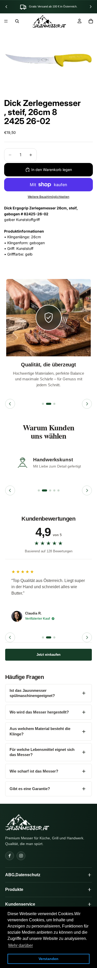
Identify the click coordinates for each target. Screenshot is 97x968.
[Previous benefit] (10, 404)
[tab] (43, 404)
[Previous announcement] (6, 7)
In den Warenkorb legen (51, 169)
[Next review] (87, 637)
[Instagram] (21, 855)
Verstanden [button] (48, 959)
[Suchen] (17, 21)
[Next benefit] (87, 404)
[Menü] (6, 21)
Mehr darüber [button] (20, 945)
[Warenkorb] (90, 21)
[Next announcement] (90, 7)
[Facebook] (9, 855)
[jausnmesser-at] (27, 822)
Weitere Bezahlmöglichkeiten (48, 197)
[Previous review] (10, 637)
